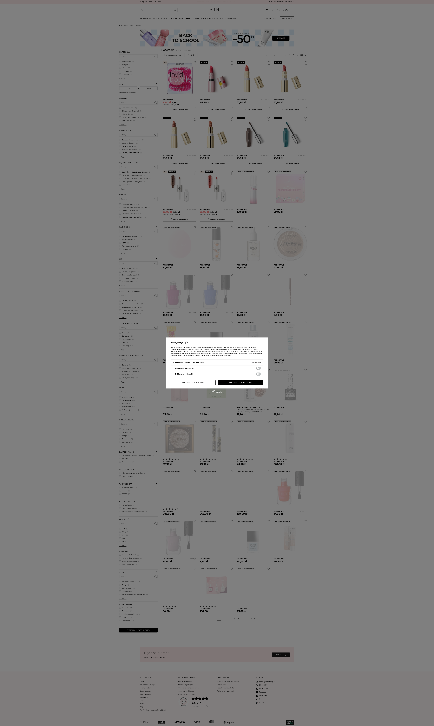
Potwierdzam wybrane (193, 382)
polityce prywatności (198, 351)
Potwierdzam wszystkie (240, 382)
